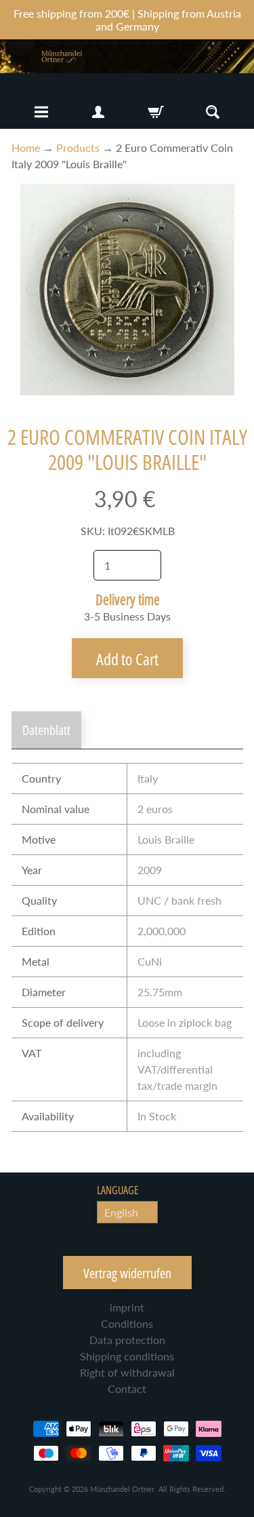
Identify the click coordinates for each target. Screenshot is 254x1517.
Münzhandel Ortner (122, 1488)
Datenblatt (46, 730)
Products (78, 147)
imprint (127, 1307)
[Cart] (156, 112)
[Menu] (41, 112)
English (121, 1212)
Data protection (127, 1339)
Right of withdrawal (127, 1372)
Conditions (127, 1323)
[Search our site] (213, 112)
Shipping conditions (127, 1355)
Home (26, 147)
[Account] (98, 112)
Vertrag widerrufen (127, 1273)
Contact (127, 1388)
